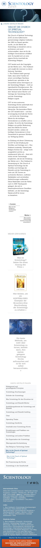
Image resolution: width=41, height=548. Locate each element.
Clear (8, 416)
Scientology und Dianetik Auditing (18, 412)
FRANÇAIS (22, 493)
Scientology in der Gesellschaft (17, 466)
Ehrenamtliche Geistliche (24, 510)
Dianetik (19, 521)
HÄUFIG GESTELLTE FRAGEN (13, 24)
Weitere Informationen (17, 514)
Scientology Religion (18, 523)
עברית (30, 493)
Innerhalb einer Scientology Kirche (18, 427)
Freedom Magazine (22, 529)
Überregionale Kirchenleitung (16, 443)
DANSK (14, 493)
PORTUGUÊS (8, 501)
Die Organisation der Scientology (17, 439)
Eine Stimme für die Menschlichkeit (15, 509)
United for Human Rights (25, 533)
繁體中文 (20, 494)
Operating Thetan (12, 419)
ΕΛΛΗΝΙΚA (20, 499)
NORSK (22, 496)
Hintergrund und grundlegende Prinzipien (15, 387)
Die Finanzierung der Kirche (16, 462)
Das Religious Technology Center (17, 447)
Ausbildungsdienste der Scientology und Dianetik (20, 407)
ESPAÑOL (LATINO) (10, 498)
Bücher (24, 512)
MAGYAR (14, 496)
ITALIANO (28, 499)
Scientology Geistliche (14, 423)
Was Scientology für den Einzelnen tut (19, 399)
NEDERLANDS (29, 494)
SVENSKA (29, 496)
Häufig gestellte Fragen (11, 512)
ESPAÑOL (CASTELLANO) (14, 498)
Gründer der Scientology (14, 395)
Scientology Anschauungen (16, 392)
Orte (14, 515)
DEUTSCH (7, 496)
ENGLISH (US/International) (13, 491)
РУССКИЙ (11, 494)
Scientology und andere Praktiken (18, 436)
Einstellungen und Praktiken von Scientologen (17, 431)
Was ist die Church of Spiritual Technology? (16, 451)
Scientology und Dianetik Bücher (17, 403)
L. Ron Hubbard (9, 507)
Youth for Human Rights (12, 534)
